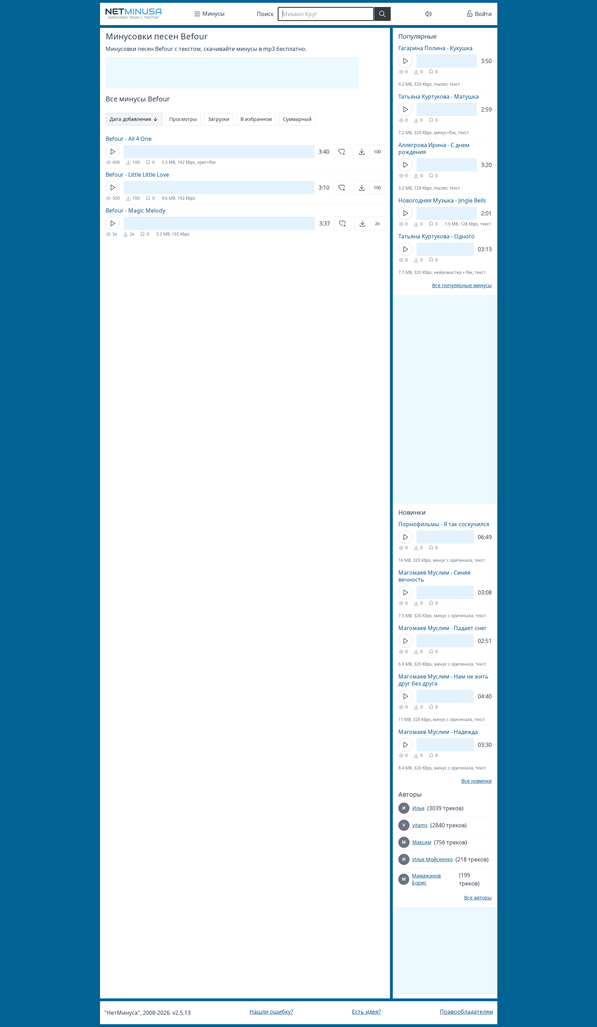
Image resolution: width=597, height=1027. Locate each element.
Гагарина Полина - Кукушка (435, 48)
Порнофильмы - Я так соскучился (443, 524)
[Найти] (382, 14)
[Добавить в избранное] (342, 151)
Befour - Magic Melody (135, 210)
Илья (418, 808)
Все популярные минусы (462, 285)
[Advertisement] (232, 73)
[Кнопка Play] (113, 152)
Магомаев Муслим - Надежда (438, 731)
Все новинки (476, 781)
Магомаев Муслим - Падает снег (442, 627)
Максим (421, 842)
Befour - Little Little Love (137, 174)
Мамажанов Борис (426, 879)
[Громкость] (428, 14)
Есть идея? (366, 1011)
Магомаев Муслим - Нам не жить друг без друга (443, 680)
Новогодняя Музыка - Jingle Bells (442, 200)
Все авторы (478, 898)
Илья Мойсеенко (432, 859)
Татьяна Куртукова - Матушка (438, 96)
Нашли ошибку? (271, 1011)
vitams (420, 825)
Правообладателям (466, 1011)
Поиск (265, 14)
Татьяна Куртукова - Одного (436, 236)
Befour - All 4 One (129, 138)
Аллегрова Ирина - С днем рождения (433, 148)
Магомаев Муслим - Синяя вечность (434, 576)
